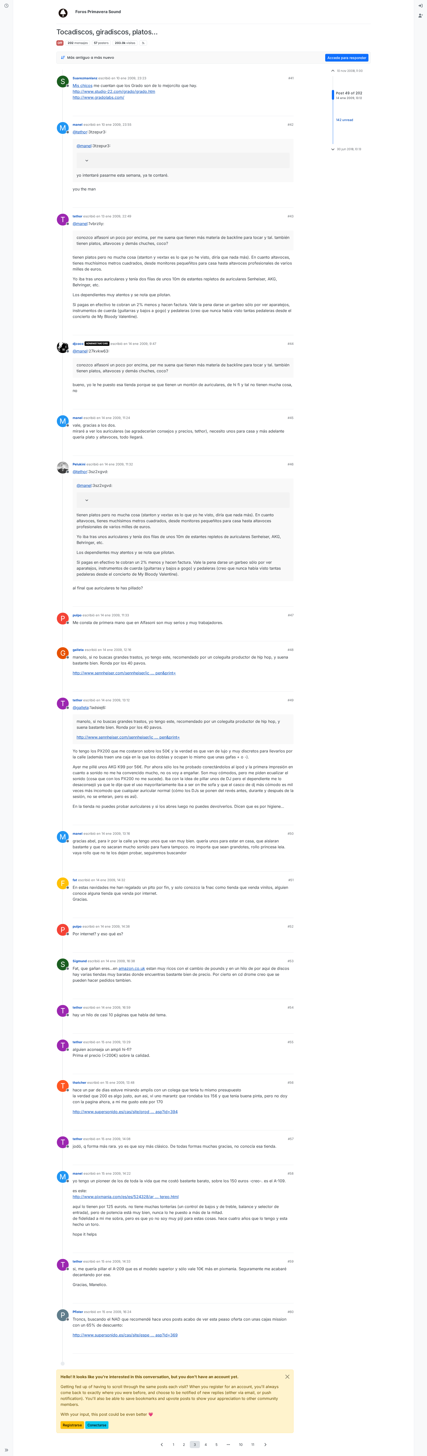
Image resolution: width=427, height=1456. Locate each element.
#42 (291, 124)
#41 (291, 78)
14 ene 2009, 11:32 (119, 464)
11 (252, 1444)
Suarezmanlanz (85, 78)
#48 (291, 650)
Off (60, 43)
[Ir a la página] (228, 1444)
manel (78, 124)
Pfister (78, 1312)
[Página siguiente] (265, 1444)
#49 (291, 700)
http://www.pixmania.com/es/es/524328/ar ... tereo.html (126, 1196)
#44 (291, 344)
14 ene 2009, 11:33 (115, 615)
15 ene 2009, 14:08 (115, 1139)
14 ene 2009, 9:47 (142, 344)
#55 (291, 1042)
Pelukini (79, 464)
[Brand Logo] (64, 12)
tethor (77, 216)
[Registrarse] (420, 16)
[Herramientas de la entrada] (289, 110)
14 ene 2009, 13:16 (116, 833)
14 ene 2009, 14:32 (110, 880)
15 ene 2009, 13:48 (119, 1082)
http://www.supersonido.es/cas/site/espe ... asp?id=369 (125, 1334)
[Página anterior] (162, 1444)
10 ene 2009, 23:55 (116, 124)
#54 (291, 1007)
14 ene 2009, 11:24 (116, 418)
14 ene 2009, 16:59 (115, 1007)
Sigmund (80, 961)
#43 (291, 216)
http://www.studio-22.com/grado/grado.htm (114, 91)
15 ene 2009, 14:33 (115, 1261)
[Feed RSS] (143, 43)
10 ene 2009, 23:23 (131, 78)
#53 (291, 961)
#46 (291, 464)
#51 (291, 880)
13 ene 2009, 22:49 (116, 216)
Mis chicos (82, 85)
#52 (291, 926)
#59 (291, 1261)
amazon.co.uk (132, 968)
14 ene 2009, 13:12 (115, 700)
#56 (291, 1082)
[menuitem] (420, 6)
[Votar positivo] (262, 110)
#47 (291, 615)
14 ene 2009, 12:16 (117, 650)
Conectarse (96, 1425)
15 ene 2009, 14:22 (116, 1173)
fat (75, 880)
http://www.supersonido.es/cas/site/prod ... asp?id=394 (125, 1111)
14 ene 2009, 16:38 (120, 961)
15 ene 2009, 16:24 (116, 1312)
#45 (291, 418)
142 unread (344, 120)
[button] (6, 1450)
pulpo (77, 615)
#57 (291, 1139)
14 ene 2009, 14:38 (115, 926)
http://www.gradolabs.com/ (98, 97)
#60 (291, 1312)
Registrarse (72, 1425)
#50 (291, 833)
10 (241, 1444)
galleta (78, 650)
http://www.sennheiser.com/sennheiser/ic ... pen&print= (124, 672)
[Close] (287, 1377)
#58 (291, 1173)
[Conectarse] (420, 6)
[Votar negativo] (279, 110)
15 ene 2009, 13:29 (115, 1042)
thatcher (79, 1082)
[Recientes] (6, 6)
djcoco (78, 344)
